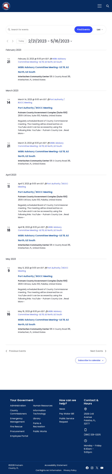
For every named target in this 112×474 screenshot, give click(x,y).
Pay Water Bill (66, 413)
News (62, 408)
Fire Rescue (16, 426)
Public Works (40, 431)
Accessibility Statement (56, 465)
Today (21, 41)
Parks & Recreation (39, 425)
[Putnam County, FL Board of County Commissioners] (6, 6)
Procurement (17, 431)
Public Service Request (66, 420)
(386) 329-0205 (92, 434)
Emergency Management (17, 420)
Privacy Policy (70, 470)
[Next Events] (12, 41)
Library (36, 418)
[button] (108, 6)
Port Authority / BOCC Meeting (35, 107)
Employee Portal (19, 436)
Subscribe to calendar (89, 360)
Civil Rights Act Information (48, 470)
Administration (18, 405)
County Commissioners (18, 412)
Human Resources (42, 405)
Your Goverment (21, 400)
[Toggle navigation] (99, 6)
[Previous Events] (7, 41)
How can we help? (67, 401)
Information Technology (39, 412)
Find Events (83, 29)
